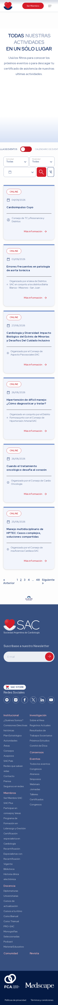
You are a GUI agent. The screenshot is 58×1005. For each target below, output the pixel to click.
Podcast (8, 941)
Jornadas (35, 789)
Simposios (35, 779)
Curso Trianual (11, 921)
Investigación (38, 715)
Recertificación (12, 848)
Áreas (7, 745)
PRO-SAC (9, 926)
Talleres (34, 794)
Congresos (36, 769)
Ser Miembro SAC (13, 798)
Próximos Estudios (40, 740)
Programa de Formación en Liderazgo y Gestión (15, 823)
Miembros (10, 793)
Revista (34, 953)
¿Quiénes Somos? (13, 720)
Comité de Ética (38, 745)
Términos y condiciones (42, 1000)
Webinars (35, 784)
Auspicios (9, 755)
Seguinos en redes (14, 786)
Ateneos (34, 774)
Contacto (9, 776)
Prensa (7, 781)
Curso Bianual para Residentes (11, 917)
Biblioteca (9, 869)
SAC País (8, 760)
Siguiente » (48, 581)
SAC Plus (8, 803)
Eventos (35, 759)
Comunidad (11, 953)
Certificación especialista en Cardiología (12, 838)
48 (38, 579)
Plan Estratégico (13, 735)
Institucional (11, 715)
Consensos (37, 752)
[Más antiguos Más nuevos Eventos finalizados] (20, 172)
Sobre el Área (37, 720)
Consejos (9, 750)
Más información (33, 231)
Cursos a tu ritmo (13, 911)
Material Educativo (14, 946)
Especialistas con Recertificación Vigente (13, 859)
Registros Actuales (40, 725)
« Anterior (9, 581)
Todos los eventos (40, 763)
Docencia (9, 885)
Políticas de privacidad (15, 1000)
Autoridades (10, 740)
